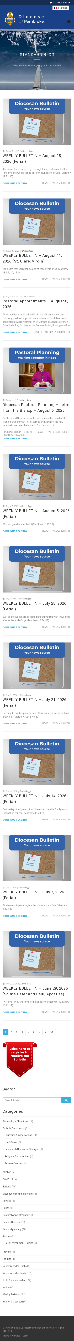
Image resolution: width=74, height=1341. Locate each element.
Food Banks (11, 1142)
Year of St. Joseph (13, 1301)
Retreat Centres (13, 1163)
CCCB (6, 1172)
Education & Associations (18, 1135)
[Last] (52, 1032)
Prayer (6, 1251)
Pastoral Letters (57, 432)
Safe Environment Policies (19, 1243)
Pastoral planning (14, 435)
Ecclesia (7, 1186)
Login (25, 1336)
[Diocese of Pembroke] (24, 18)
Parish (6, 1208)
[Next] (45, 1032)
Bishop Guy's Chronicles (15, 1121)
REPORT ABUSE (61, 3)
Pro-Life (7, 1259)
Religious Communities (17, 1156)
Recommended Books (15, 1266)
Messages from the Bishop (18, 432)
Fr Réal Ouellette (28, 296)
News (45, 183)
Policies (7, 1236)
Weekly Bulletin (61, 183)
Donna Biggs (27, 151)
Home (6, 1336)
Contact (16, 1336)
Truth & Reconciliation (14, 1280)
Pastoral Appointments (57, 332)
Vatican (7, 1287)
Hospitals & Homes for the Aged (22, 1149)
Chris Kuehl (26, 400)
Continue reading (15, 183)
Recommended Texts (14, 1273)
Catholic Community (14, 1128)
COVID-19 (8, 1179)
